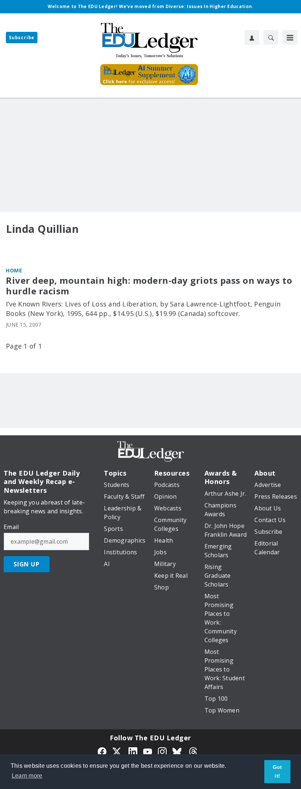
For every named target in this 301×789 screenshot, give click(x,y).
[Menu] (290, 37)
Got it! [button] (277, 771)
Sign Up (27, 564)
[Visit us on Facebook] (102, 751)
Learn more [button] (27, 776)
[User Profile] (251, 37)
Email (11, 527)
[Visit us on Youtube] (147, 751)
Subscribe (22, 37)
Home (14, 270)
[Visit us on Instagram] (162, 751)
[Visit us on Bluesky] (178, 751)
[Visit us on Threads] (193, 751)
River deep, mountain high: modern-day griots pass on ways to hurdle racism (149, 286)
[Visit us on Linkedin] (132, 751)
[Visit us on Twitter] (117, 751)
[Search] (271, 37)
